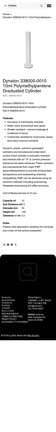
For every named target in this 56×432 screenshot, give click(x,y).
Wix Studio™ (34, 335)
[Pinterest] (11, 244)
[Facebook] (8, 244)
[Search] (41, 5)
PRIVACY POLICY (9, 319)
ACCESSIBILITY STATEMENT (15, 322)
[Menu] (49, 6)
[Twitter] (15, 244)
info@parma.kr (35, 306)
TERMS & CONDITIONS (12, 316)
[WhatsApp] (4, 244)
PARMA (12, 5)
